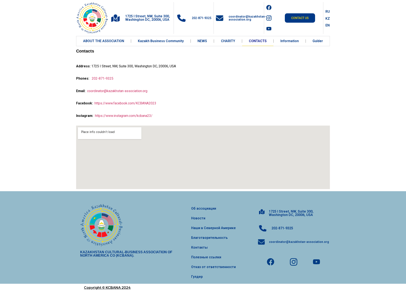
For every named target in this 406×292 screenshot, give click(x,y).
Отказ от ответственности (213, 267)
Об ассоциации (203, 208)
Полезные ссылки (206, 257)
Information (289, 41)
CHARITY (228, 41)
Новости (198, 218)
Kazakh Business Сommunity (161, 41)
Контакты (199, 247)
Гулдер (197, 277)
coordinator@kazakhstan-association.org (247, 18)
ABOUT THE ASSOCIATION (103, 41)
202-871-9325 (201, 18)
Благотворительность (209, 238)
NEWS (202, 41)
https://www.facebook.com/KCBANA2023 (125, 103)
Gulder (318, 41)
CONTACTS (258, 41)
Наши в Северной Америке (213, 228)
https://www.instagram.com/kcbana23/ (123, 116)
